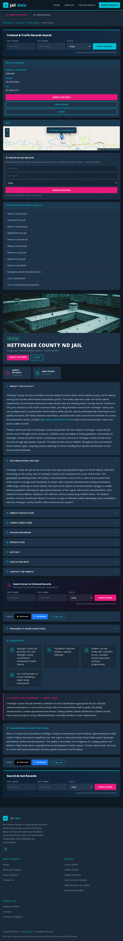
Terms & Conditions (12, 916)
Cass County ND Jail (16, 278)
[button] (61, 137)
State (70, 41)
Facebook (41, 616)
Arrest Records (18, 15)
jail (15, 5)
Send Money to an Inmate (77, 885)
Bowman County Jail (16, 259)
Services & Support (12, 869)
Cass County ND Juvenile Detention (23, 284)
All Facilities (8, 22)
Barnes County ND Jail (17, 226)
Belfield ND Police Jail (17, 233)
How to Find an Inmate (75, 880)
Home (56, 5)
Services (69, 5)
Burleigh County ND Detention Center (24, 272)
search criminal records (57, 419)
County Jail (20, 22)
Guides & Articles (72, 874)
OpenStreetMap (113, 149)
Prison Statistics (10, 874)
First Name (13, 41)
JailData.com (27, 931)
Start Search (104, 46)
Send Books (43, 15)
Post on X (24, 616)
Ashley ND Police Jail (17, 220)
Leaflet (102, 149)
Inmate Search (109, 5)
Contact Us (8, 880)
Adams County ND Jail (17, 213)
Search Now (105, 597)
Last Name (42, 41)
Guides (36, 357)
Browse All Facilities (74, 890)
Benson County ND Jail (18, 239)
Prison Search (87, 5)
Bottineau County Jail (17, 252)
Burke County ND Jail (17, 265)
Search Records (61, 190)
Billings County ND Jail (17, 246)
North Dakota (33, 22)
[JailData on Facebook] (5, 849)
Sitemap (7, 911)
